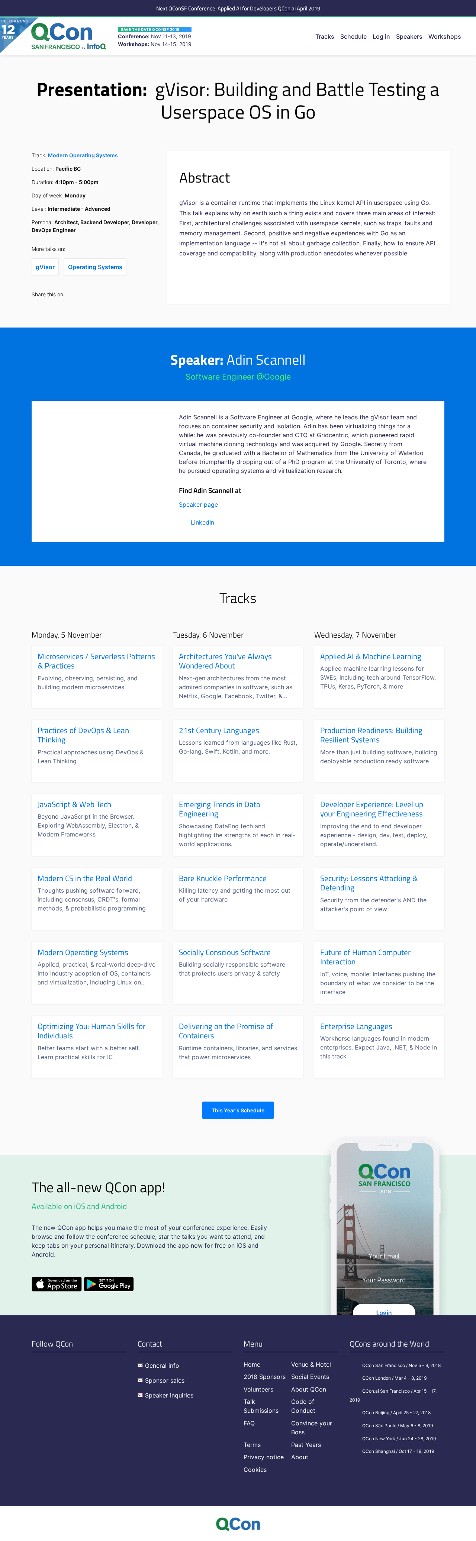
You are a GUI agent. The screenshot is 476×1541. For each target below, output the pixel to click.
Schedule (353, 36)
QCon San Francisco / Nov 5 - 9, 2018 (401, 1365)
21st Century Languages (219, 730)
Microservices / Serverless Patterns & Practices (96, 661)
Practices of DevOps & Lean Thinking (83, 735)
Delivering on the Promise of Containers (226, 1031)
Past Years (306, 1444)
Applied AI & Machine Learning (370, 656)
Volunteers (258, 1389)
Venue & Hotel (311, 1364)
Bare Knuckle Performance (223, 878)
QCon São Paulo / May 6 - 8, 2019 (397, 1425)
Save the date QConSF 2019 (150, 29)
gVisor (45, 267)
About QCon (308, 1389)
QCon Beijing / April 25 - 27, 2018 (396, 1412)
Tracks (324, 36)
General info (162, 1365)
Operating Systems (95, 267)
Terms (252, 1444)
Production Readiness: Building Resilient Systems (371, 735)
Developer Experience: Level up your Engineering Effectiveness (371, 809)
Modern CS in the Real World (85, 878)
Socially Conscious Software (225, 952)
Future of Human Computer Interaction (365, 957)
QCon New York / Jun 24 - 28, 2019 (399, 1438)
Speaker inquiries (169, 1395)
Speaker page (198, 504)
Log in (381, 36)
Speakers (409, 36)
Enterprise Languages (356, 1026)
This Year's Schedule (238, 1110)
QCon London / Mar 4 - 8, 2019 (394, 1378)
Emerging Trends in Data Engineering (219, 809)
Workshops (444, 36)
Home (252, 1364)
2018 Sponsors (265, 1376)
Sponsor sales (164, 1380)
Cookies (255, 1469)
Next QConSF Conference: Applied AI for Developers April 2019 (238, 8)
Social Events (310, 1376)
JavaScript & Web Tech (74, 804)
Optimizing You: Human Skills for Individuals (91, 1031)
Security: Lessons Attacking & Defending (369, 883)
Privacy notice (264, 1457)
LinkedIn (202, 522)
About (299, 1457)
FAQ (249, 1423)
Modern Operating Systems (83, 155)
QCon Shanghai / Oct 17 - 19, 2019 (398, 1451)
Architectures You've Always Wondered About (225, 661)
